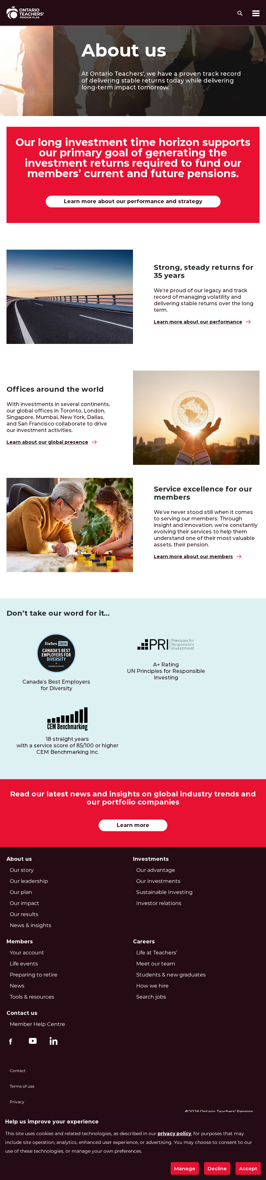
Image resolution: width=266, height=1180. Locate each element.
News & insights (30, 925)
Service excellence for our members (203, 493)
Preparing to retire (33, 975)
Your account (27, 953)
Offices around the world (55, 389)
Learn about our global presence (47, 442)
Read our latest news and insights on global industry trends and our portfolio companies (133, 798)
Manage (184, 1168)
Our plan (21, 892)
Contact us (21, 1013)
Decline (217, 1168)
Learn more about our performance (198, 322)
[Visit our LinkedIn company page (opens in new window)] (51, 1041)
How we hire (152, 986)
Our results (24, 914)
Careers (144, 941)
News (17, 986)
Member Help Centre (37, 1024)
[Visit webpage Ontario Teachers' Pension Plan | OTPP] (25, 12)
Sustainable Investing (164, 892)
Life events (24, 964)
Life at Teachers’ (156, 953)
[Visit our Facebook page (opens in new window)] (10, 1040)
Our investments (158, 881)
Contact (18, 1070)
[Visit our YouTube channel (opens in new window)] (31, 1040)
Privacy (17, 1101)
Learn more (133, 825)
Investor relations (158, 903)
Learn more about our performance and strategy (133, 201)
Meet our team (155, 964)
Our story (22, 870)
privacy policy (174, 1133)
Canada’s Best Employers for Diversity (56, 685)
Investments (151, 859)
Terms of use (22, 1086)
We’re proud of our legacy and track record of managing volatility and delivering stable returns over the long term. (203, 300)
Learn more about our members (193, 556)
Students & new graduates (171, 975)
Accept (248, 1168)
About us (123, 50)
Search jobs (151, 997)
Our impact (24, 903)
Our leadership (29, 881)
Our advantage (155, 870)
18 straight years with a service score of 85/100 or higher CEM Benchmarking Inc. (67, 745)
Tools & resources (32, 997)
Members (19, 941)
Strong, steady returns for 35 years (203, 271)
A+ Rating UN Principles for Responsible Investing (166, 671)
